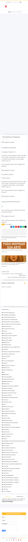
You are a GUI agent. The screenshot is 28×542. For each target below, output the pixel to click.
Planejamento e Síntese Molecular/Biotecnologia (14, 441)
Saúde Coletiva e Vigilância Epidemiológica (12, 463)
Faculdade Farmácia (7, 376)
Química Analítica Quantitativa (10, 452)
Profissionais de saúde (8, 443)
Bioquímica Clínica (7, 337)
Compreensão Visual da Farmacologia (11, 347)
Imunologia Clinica (7, 402)
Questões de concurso (8, 450)
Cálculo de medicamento (8, 360)
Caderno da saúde (7, 344)
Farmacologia (6, 383)
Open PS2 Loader (6, 418)
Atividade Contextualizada (9, 317)
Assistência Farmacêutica (9, 312)
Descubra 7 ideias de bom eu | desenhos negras (12, 249)
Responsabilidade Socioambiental (10, 461)
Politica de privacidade (8, 497)
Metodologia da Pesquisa (8, 411)
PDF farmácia (6, 429)
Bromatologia (6, 342)
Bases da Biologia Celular (8, 328)
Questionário (6, 445)
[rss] (16, 540)
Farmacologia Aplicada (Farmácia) (10, 386)
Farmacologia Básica (8, 388)
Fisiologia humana (7, 395)
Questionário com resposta (9, 447)
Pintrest (5, 438)
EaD (4, 372)
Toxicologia (6, 473)
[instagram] (14, 540)
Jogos (4, 404)
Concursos (5, 349)
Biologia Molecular (7, 333)
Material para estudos (8, 406)
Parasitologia (6, 431)
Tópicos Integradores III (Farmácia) (11, 482)
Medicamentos (6, 408)
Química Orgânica (7, 457)
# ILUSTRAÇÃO (8, 224)
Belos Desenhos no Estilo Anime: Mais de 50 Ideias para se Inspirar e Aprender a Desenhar (14, 237)
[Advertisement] (14, 74)
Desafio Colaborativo (8, 369)
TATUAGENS (5, 466)
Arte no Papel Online (21, 538)
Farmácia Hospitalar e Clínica (9, 392)
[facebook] (9, 540)
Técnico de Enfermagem (8, 475)
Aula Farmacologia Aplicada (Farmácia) (12, 324)
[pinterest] (21, 540)
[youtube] (18, 540)
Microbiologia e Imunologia (9, 413)
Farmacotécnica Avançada (9, 390)
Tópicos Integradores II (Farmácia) (11, 479)
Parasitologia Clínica (8, 434)
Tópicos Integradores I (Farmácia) (10, 477)
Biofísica (5, 331)
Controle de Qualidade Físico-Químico (11, 351)
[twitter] (7, 540)
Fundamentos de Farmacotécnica (10, 397)
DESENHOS (5, 363)
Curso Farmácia (6, 356)
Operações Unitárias (7, 420)
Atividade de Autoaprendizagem (10, 319)
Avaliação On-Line (7, 326)
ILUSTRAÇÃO (6, 139)
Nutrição (5, 415)
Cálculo (5, 358)
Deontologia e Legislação (9, 365)
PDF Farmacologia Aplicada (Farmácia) (11, 427)
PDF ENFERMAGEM (6, 424)
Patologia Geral (7, 436)
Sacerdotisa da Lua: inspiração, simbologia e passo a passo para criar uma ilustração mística (13, 264)
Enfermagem (6, 374)
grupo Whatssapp (7, 486)
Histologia (5, 399)
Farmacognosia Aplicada (8, 379)
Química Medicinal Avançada (9, 454)
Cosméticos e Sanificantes (9, 353)
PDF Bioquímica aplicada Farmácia (10, 422)
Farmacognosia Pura (8, 381)
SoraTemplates (7, 538)
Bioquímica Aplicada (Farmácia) (10, 335)
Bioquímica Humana (7, 340)
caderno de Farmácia (7, 484)
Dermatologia (6, 367)
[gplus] (11, 540)
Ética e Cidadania (7, 491)
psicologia (5, 489)
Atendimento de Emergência (9, 315)
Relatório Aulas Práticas (9, 459)
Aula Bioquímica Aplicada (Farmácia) (11, 321)
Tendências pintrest (7, 470)
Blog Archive (20, 496)
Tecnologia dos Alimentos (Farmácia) (11, 468)
